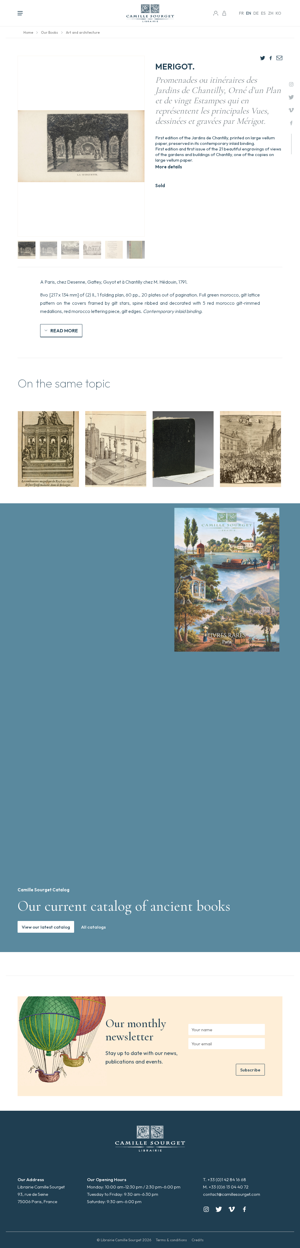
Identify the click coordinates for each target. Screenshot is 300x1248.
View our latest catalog (46, 927)
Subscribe (250, 1070)
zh (270, 13)
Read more (64, 330)
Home (28, 32)
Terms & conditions (171, 1240)
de (256, 13)
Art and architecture (83, 32)
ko (278, 13)
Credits (198, 1240)
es (263, 13)
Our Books (49, 32)
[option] (48, 449)
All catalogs (93, 927)
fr (241, 13)
